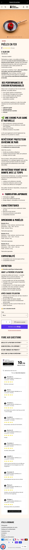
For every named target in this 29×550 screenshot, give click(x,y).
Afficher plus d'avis (14, 511)
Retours (3, 535)
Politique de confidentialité (8, 529)
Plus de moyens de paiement (14, 330)
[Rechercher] (5, 7)
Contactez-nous (5, 531)
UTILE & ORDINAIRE (16, 547)
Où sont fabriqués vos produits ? (10, 350)
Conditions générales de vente (9, 527)
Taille (2, 312)
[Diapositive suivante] (27, 2)
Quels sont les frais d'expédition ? (11, 353)
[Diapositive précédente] (2, 2)
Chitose (4, 41)
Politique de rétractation (7, 537)
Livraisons (4, 533)
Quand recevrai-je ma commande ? (10, 346)
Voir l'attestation (8, 364)
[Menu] (2, 7)
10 (21, 37)
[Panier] (27, 7)
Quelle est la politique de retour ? (11, 342)
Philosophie (4, 525)
